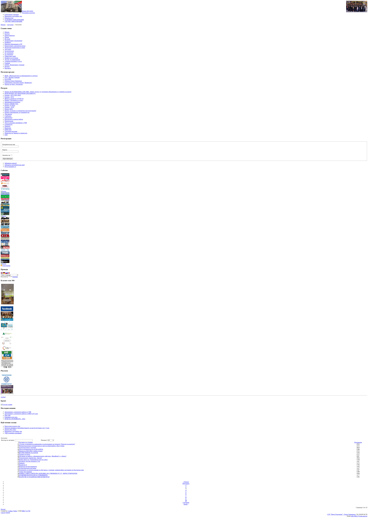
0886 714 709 (26, 511)
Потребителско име (8, 144)
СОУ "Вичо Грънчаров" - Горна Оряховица (341, 514)
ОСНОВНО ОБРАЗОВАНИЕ (14, 19)
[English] (2, 273)
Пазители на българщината (28, 466)
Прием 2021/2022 (27, 11)
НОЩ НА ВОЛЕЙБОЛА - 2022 (15, 419)
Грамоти (22, 463)
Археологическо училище (27, 447)
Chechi (3, 512)
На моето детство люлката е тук (29, 461)
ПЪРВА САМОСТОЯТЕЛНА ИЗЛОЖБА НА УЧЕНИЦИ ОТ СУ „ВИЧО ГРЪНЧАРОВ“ (48, 473)
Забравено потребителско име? (15, 165)
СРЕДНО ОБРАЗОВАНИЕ (13, 21)
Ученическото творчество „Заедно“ (30, 458)
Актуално (10, 24)
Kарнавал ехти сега (11, 417)
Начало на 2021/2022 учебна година (30, 451)
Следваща (186, 502)
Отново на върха (24, 454)
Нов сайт (8, 415)
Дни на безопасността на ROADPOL (31, 449)
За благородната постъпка (27, 468)
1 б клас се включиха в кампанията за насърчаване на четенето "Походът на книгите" (47, 444)
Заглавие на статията (26, 442)
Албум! (3, 397)
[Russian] (6, 273)
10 (186, 501)
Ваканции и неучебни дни (13, 16)
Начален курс (9, 18)
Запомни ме (6, 155)
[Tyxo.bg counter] (6, 404)
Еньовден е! (23, 465)
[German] (4, 273)
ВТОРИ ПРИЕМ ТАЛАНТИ (28, 453)
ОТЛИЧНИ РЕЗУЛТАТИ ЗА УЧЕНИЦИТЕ (33, 475)
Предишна (185, 483)
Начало (3, 24)
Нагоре (3, 509)
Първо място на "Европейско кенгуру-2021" (33, 459)
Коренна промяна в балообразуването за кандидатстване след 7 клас (27, 428)
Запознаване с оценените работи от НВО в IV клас (21, 413)
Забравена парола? (11, 163)
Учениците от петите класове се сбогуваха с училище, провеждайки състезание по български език (51, 470)
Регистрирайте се (10, 166)
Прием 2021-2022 (10, 429)
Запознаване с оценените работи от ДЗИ (18, 412)
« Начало (186, 482)
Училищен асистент (28, 13)
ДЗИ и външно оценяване (13, 433)
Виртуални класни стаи (12, 426)
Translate (15, 277)
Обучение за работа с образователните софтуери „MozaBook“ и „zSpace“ (43, 456)
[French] (9, 273)
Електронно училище (12, 14)
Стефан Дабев (12, 511)
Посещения (358, 442)
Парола (4, 150)
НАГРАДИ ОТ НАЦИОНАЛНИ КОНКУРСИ (34, 477)
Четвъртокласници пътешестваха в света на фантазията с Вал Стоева (41, 446)
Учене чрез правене (25, 471)
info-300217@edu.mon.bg (359, 516)
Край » (186, 504)
